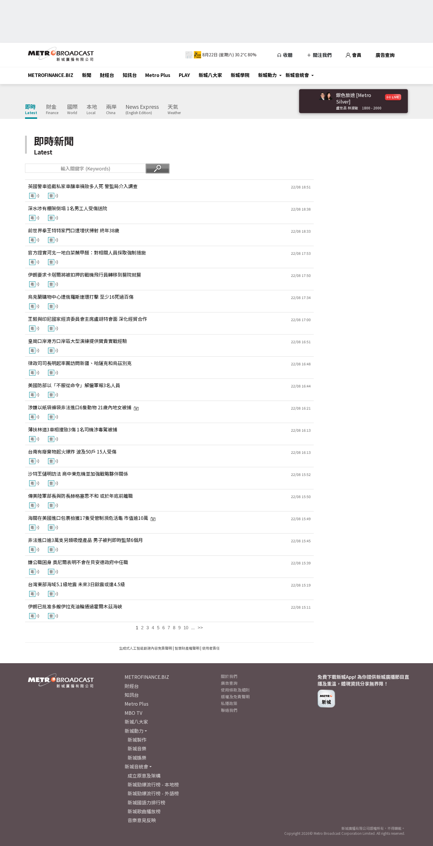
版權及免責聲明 (235, 696)
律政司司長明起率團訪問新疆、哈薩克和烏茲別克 (80, 363)
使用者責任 (211, 647)
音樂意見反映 (142, 820)
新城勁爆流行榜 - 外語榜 (153, 793)
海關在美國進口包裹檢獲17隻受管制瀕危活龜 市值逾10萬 (88, 518)
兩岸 (111, 109)
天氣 (174, 109)
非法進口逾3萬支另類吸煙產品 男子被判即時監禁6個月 (85, 540)
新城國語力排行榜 (146, 802)
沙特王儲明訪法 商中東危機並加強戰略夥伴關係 (78, 473)
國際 (72, 109)
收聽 (287, 54)
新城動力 (267, 74)
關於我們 (229, 676)
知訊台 (130, 74)
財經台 (107, 74)
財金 (52, 109)
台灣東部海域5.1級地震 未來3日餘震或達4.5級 (76, 584)
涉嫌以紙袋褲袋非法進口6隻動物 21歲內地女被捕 (79, 407)
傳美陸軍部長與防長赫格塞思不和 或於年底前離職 (80, 495)
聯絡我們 (229, 710)
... (193, 627)
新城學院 (240, 74)
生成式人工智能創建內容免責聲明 (145, 647)
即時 (31, 109)
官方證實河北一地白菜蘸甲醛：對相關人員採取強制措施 (87, 252)
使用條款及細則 (235, 690)
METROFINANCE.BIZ (50, 74)
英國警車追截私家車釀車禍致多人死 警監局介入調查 (83, 186)
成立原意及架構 (144, 775)
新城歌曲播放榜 (144, 811)
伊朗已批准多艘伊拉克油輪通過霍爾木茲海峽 (75, 606)
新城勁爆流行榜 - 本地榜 (153, 784)
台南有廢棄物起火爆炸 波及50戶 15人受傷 (72, 451)
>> (200, 627)
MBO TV (133, 712)
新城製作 (137, 739)
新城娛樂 (137, 757)
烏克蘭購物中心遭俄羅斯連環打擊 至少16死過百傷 (80, 296)
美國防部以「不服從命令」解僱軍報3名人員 (74, 385)
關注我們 (322, 54)
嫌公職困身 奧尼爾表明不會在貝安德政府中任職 (78, 562)
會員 (356, 54)
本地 (92, 109)
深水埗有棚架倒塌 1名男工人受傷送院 (67, 208)
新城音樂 (137, 748)
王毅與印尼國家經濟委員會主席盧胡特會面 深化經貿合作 (87, 319)
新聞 (86, 74)
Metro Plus (157, 74)
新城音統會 (297, 74)
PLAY (184, 74)
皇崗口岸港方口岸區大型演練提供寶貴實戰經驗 (77, 341)
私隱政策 (229, 703)
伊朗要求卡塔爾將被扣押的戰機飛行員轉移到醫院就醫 (84, 274)
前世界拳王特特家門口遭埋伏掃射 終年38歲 (73, 230)
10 (186, 627)
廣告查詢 (385, 54)
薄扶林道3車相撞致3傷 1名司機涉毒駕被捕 (72, 429)
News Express (142, 109)
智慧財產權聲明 (187, 647)
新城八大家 (210, 74)
